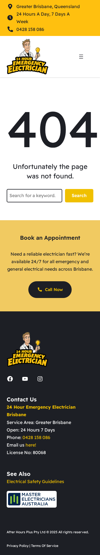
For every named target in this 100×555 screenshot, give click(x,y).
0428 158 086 (36, 437)
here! (31, 445)
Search (79, 195)
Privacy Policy (18, 546)
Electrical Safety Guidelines (35, 481)
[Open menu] (81, 56)
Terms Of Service (44, 546)
